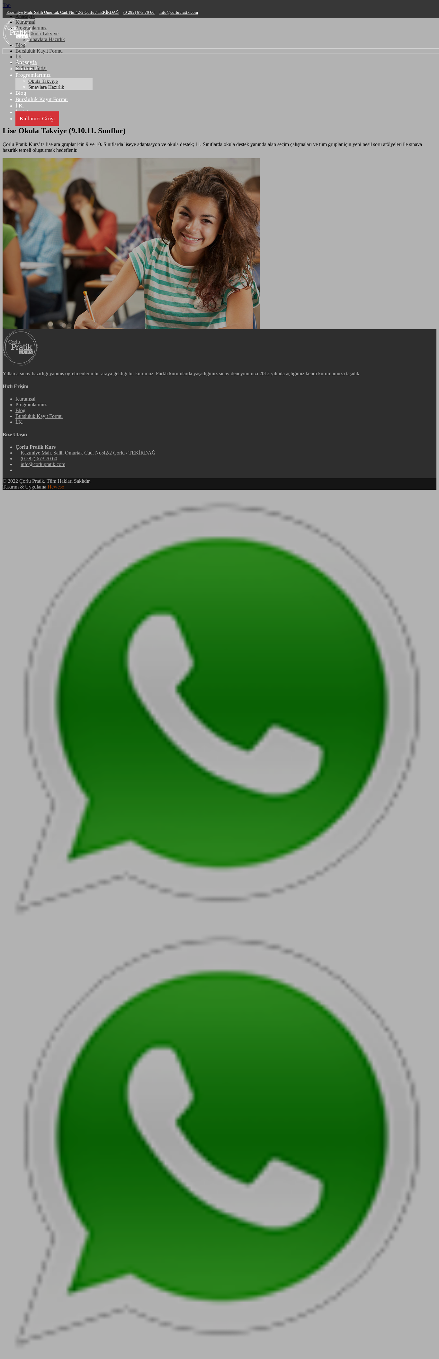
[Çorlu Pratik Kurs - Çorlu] (17, 46)
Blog (20, 93)
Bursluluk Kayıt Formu (41, 99)
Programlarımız (33, 75)
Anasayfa (26, 62)
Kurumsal (26, 68)
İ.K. (19, 106)
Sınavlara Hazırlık (46, 87)
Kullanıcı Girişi (37, 119)
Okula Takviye (43, 81)
